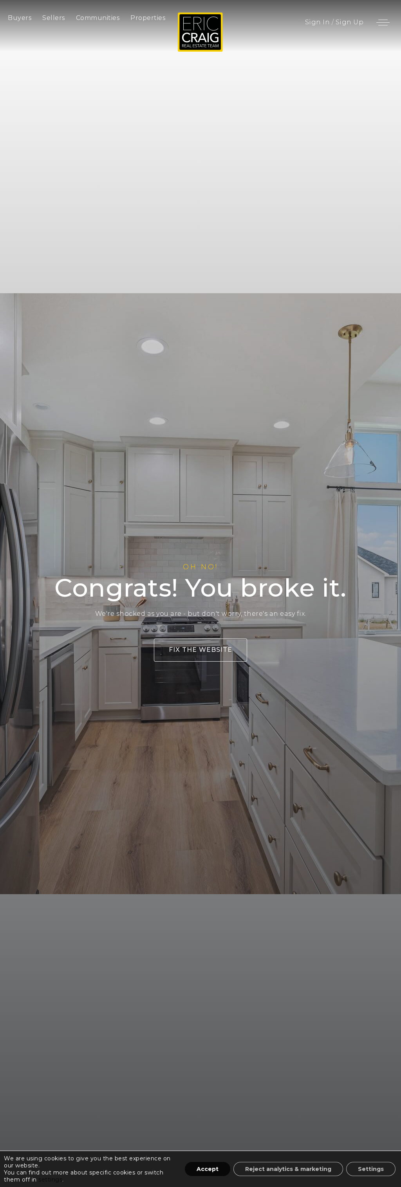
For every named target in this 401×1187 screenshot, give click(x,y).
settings (50, 1179)
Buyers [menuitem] (19, 18)
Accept (208, 1169)
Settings (371, 1169)
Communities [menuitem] (98, 18)
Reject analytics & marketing (288, 1169)
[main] (200, 593)
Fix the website (200, 649)
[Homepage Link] (200, 31)
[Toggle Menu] (383, 22)
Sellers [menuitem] (53, 18)
